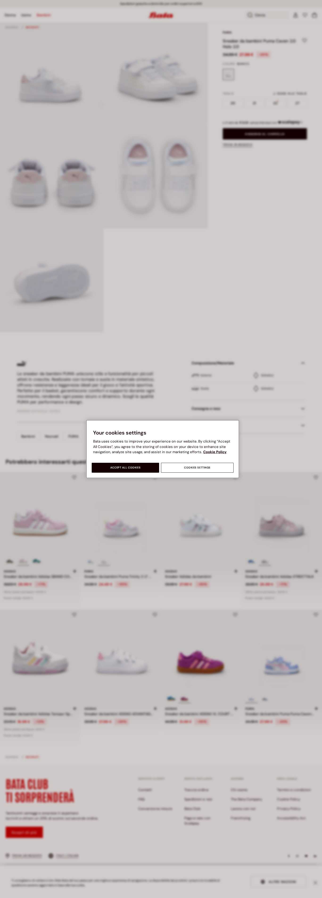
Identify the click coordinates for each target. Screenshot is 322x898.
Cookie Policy (215, 452)
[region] (162, 449)
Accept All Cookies (125, 467)
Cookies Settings (197, 467)
